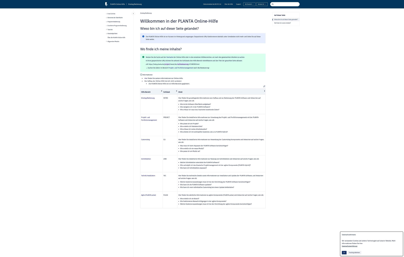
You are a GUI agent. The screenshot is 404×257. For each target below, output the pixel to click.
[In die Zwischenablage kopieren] (139, 28)
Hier (146, 78)
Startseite (169, 57)
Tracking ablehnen (354, 252)
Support (238, 4)
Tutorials (110, 29)
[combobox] (285, 4)
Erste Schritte (111, 14)
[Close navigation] (133, 13)
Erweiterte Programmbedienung (117, 25)
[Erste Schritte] (106, 14)
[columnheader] (151, 92)
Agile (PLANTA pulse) (148, 195)
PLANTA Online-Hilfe (117, 4)
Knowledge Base (112, 33)
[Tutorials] (106, 29)
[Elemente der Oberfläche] (106, 18)
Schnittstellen (146, 159)
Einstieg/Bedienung (135, 4)
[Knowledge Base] (106, 33)
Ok (344, 252)
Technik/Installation (148, 175)
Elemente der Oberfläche (115, 17)
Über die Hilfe (229, 4)
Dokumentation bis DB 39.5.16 (212, 4)
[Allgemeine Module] (106, 41)
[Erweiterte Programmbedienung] (106, 25)
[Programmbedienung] (106, 22)
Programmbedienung (114, 21)
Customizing (145, 139)
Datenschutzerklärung (349, 246)
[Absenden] (272, 4)
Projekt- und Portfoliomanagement (180, 68)
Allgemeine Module (113, 41)
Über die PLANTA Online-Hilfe (116, 37)
